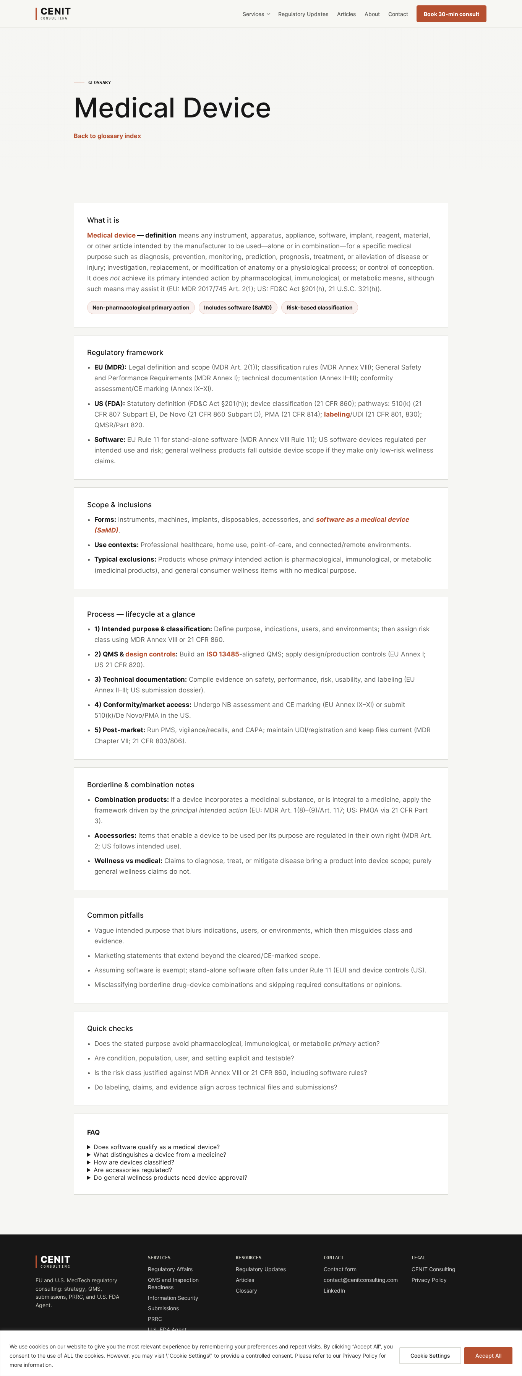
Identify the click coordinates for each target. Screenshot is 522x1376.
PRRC (155, 1319)
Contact (398, 14)
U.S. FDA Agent (167, 1329)
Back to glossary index (107, 136)
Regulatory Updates (303, 14)
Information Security (173, 1298)
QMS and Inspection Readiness (173, 1283)
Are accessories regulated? (133, 1170)
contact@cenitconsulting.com (361, 1280)
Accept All (488, 1355)
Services (253, 14)
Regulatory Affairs (170, 1269)
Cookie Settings (430, 1355)
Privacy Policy (429, 1280)
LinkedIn (349, 1291)
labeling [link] (337, 414)
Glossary (246, 1290)
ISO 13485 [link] (222, 654)
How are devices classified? (134, 1162)
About (372, 14)
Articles (346, 14)
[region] (261, 1353)
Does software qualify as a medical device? (157, 1147)
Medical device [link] (111, 235)
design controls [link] (150, 654)
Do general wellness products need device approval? (170, 1177)
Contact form (340, 1269)
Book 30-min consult (455, 15)
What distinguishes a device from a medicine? (160, 1154)
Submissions (163, 1308)
